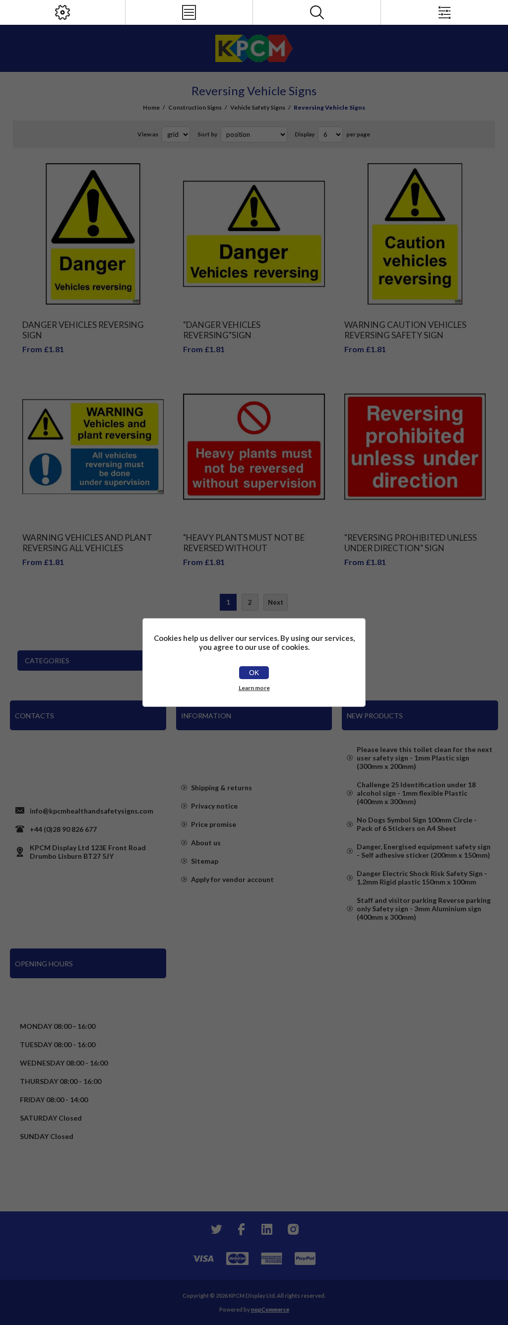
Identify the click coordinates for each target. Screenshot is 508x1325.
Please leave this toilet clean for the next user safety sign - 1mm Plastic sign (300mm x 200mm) (425, 757)
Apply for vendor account (232, 879)
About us (206, 842)
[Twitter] (215, 1229)
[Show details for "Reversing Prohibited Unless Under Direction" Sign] (415, 446)
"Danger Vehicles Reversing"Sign (221, 329)
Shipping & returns (221, 787)
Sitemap (204, 861)
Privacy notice (214, 806)
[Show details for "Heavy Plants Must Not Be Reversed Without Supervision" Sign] (253, 446)
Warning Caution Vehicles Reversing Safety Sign (405, 329)
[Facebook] (241, 1229)
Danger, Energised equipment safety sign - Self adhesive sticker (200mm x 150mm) (424, 850)
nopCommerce (270, 1309)
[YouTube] (267, 1229)
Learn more (254, 688)
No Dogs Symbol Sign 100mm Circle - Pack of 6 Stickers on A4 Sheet (417, 824)
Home (151, 107)
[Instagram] (293, 1229)
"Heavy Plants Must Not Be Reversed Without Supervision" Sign (244, 548)
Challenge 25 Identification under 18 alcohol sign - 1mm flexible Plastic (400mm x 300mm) (416, 793)
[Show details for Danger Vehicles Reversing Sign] (93, 234)
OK (254, 673)
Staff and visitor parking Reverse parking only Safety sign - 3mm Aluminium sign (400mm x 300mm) (424, 908)
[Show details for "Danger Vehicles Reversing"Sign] (253, 234)
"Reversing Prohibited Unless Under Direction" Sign (410, 542)
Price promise (213, 824)
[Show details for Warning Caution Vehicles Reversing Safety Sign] (415, 234)
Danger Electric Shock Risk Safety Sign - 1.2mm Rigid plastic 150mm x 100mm (422, 877)
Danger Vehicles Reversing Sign (83, 329)
